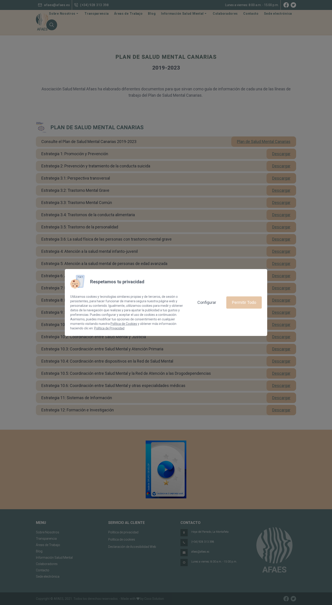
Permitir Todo (244, 302)
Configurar (206, 302)
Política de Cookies (123, 324)
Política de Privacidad (109, 328)
